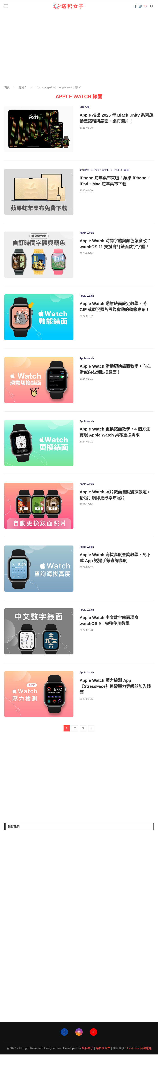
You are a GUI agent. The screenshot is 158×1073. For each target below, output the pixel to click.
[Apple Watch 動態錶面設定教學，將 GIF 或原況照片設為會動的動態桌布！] (38, 317)
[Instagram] (140, 6)
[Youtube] (145, 6)
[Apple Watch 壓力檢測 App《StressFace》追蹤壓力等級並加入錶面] (38, 694)
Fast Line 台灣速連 (139, 1048)
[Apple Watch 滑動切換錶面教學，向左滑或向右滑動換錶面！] (38, 380)
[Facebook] (135, 6)
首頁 (7, 87)
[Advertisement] (35, 778)
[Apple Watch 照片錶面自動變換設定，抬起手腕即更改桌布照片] (38, 506)
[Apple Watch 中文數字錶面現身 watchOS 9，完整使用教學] (38, 631)
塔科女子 (87, 1048)
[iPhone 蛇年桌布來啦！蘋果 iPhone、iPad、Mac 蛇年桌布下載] (38, 192)
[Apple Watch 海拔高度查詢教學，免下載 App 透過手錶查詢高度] (38, 568)
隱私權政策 (103, 1048)
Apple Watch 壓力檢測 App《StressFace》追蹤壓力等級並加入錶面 (115, 686)
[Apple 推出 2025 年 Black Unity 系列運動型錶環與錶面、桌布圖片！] (38, 129)
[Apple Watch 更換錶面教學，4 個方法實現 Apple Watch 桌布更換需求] (38, 443)
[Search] (152, 6)
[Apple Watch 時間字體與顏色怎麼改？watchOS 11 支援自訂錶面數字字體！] (38, 255)
